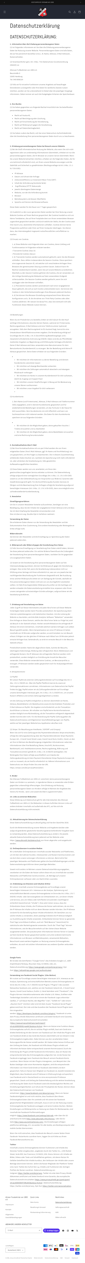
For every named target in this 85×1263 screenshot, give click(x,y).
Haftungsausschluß (62, 1207)
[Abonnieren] (39, 1230)
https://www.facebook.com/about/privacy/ (37, 1093)
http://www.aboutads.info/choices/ (40, 1119)
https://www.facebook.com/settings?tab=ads (35, 1115)
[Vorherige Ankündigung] (4, 2)
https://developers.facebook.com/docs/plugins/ (36, 1013)
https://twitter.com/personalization (57, 1186)
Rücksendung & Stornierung (40, 1212)
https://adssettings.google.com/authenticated (32, 970)
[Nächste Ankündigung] (80, 2)
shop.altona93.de (15, 1258)
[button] (4, 12)
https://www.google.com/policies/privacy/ (46, 967)
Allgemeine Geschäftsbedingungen (14, 1216)
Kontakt (8, 1210)
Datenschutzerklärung (63, 1202)
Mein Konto (34, 1202)
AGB (56, 1212)
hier (20, 689)
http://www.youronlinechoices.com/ (28, 1122)
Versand (67, 1258)
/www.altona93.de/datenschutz (28, 840)
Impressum (10, 1205)
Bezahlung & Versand (37, 1207)
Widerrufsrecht (60, 1217)
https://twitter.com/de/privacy (30, 1173)
